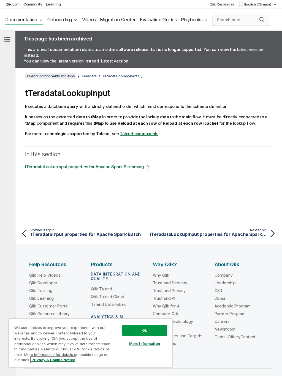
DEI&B (220, 298)
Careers (222, 321)
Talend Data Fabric (108, 304)
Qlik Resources (222, 4)
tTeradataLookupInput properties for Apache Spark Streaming (84, 166)
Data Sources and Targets (178, 335)
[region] (90, 343)
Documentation (21, 19)
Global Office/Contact (235, 336)
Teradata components (120, 76)
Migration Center (118, 19)
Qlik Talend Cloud (107, 296)
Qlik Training (40, 290)
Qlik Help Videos (45, 275)
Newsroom (225, 329)
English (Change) (258, 4)
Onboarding (59, 19)
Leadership (225, 282)
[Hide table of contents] (7, 39)
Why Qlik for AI (166, 306)
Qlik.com (13, 4)
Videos (89, 19)
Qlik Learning (41, 298)
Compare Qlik (166, 313)
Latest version (114, 61)
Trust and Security (170, 282)
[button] (262, 19)
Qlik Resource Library (49, 313)
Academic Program (233, 306)
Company (224, 275)
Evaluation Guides (158, 19)
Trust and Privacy (169, 290)
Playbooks (192, 19)
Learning (53, 4)
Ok (144, 330)
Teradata (89, 76)
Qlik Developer (43, 282)
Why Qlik (161, 275)
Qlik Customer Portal (48, 306)
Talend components (139, 133)
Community (32, 4)
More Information (144, 343)
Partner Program (230, 313)
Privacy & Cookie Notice (53, 360)
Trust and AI (164, 298)
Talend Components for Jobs (50, 76)
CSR (218, 290)
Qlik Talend (101, 289)
